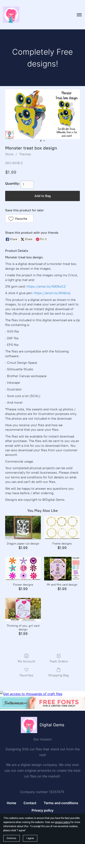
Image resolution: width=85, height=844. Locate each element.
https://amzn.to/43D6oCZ (46, 286)
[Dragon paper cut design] (23, 527)
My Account (26, 661)
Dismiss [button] (11, 838)
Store (9, 154)
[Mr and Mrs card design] (62, 568)
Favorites (26, 675)
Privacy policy (42, 810)
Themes (25, 154)
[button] (19, 218)
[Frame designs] (62, 527)
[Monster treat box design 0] (42, 114)
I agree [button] (30, 838)
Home (11, 803)
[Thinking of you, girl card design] (23, 610)
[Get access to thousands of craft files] (31, 694)
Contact (30, 803)
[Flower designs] (23, 568)
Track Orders (58, 661)
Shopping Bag (58, 675)
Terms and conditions (61, 803)
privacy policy (62, 822)
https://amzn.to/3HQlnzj (52, 293)
